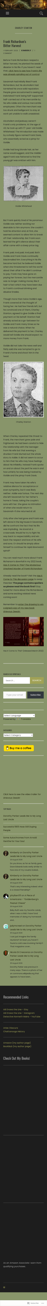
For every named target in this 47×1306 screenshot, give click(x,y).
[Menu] (7, 13)
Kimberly (26, 50)
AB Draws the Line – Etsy (15, 1009)
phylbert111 (15, 895)
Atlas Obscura (10, 1027)
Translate (26, 719)
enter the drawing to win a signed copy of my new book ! (23, 608)
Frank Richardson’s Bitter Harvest (14, 43)
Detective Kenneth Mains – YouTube (21, 1016)
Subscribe (35, 694)
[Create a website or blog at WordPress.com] (4, 1287)
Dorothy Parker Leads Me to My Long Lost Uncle (26, 956)
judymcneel (16, 925)
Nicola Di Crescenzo (20, 952)
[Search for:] (23, 680)
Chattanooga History (14, 1031)
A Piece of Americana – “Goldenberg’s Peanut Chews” (24, 899)
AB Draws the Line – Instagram (19, 1013)
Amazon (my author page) (17, 1042)
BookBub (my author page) (17, 1046)
